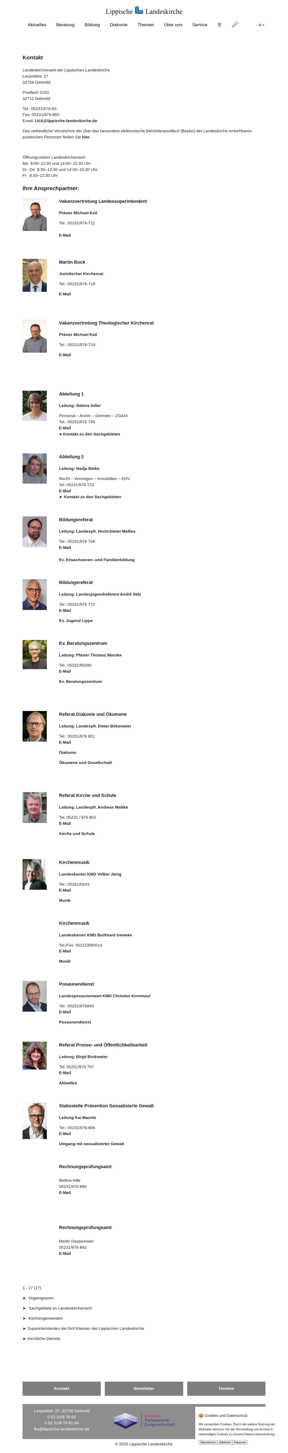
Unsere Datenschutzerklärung (254, 1434)
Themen (145, 24)
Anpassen (240, 1442)
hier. (86, 137)
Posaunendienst (75, 1022)
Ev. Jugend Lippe (76, 620)
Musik (65, 900)
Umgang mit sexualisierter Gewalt (91, 1144)
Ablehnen (224, 1442)
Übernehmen (208, 1442)
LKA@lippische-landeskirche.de (66, 121)
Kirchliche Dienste (44, 1338)
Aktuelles (37, 24)
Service (199, 24)
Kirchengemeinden (46, 1318)
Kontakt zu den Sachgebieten (91, 434)
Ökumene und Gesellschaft (85, 762)
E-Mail (65, 235)
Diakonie (119, 24)
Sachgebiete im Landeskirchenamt (60, 1308)
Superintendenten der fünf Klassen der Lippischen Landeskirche (86, 1328)
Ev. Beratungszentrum (80, 681)
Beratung (65, 24)
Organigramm (41, 1298)
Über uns (173, 24)
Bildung (92, 24)
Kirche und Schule (77, 833)
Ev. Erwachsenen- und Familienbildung (97, 560)
